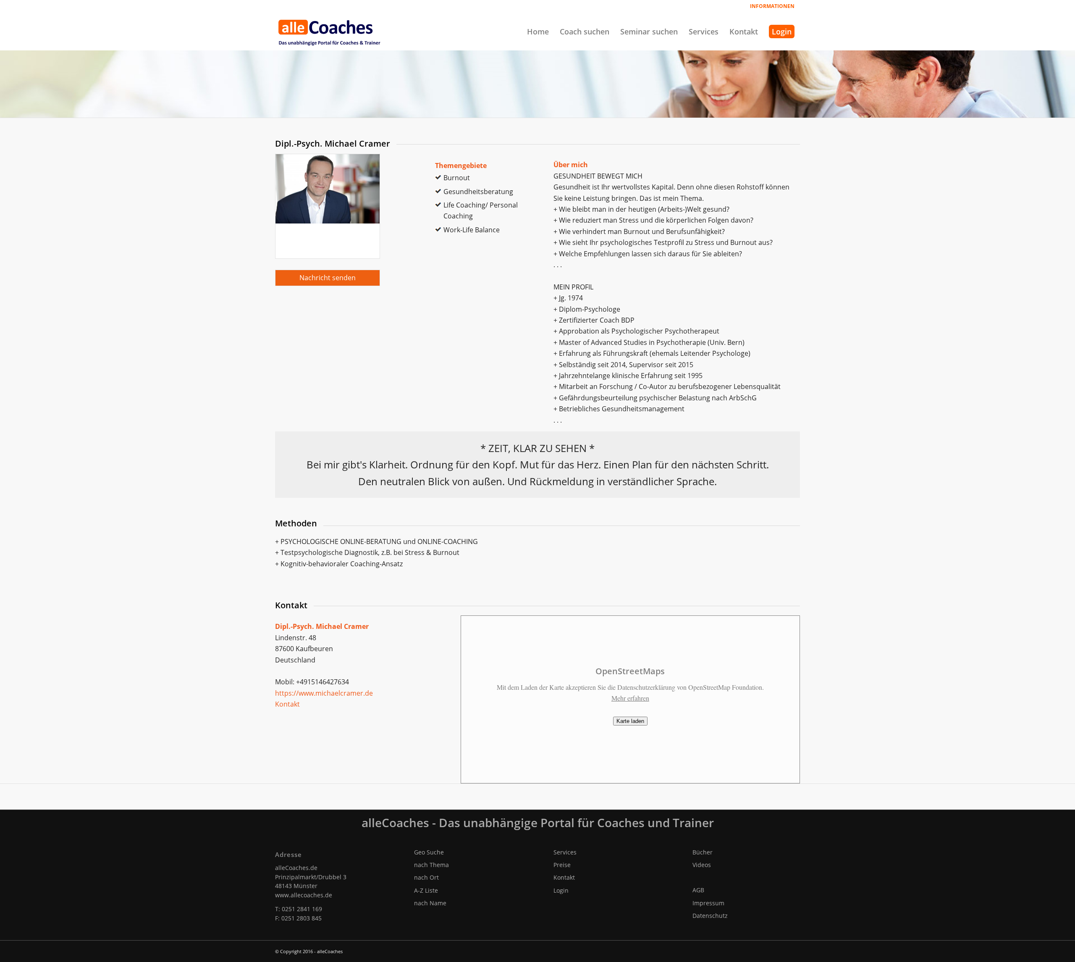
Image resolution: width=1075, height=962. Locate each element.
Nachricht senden (327, 277)
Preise (562, 865)
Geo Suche (429, 852)
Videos (701, 865)
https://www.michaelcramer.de (324, 693)
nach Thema (431, 865)
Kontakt (287, 704)
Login (561, 890)
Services (565, 852)
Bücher (702, 852)
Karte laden (630, 721)
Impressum (708, 903)
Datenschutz (710, 916)
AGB (698, 890)
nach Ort (426, 877)
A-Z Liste (426, 890)
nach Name (430, 903)
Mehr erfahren (630, 698)
